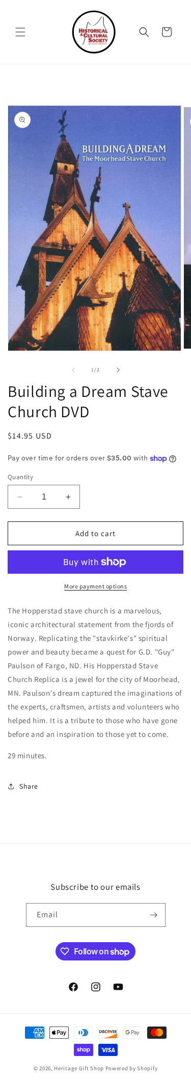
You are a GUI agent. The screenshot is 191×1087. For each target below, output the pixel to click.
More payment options (95, 586)
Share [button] (28, 786)
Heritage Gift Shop (79, 1068)
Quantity (20, 477)
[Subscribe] (154, 915)
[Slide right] (118, 370)
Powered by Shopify (131, 1068)
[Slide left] (73, 370)
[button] (20, 32)
